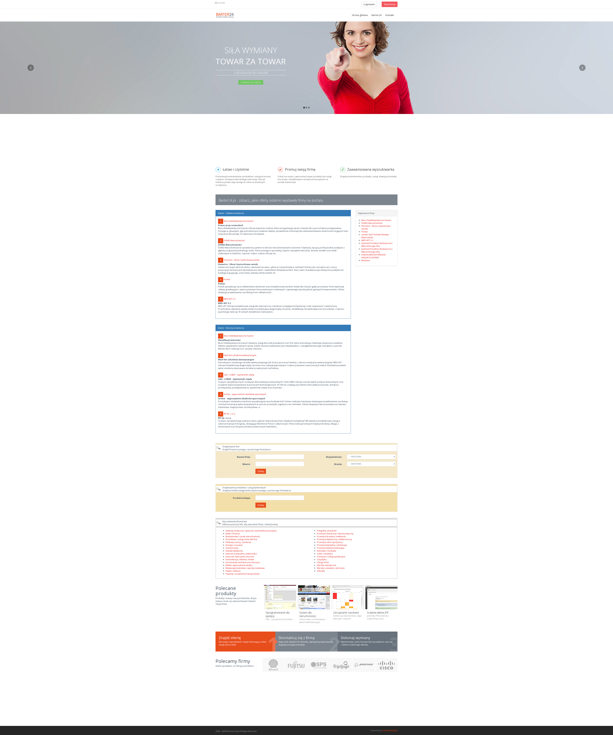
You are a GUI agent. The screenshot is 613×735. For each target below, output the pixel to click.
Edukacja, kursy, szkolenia (238, 542)
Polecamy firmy (233, 661)
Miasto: (246, 464)
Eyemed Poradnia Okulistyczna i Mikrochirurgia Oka (377, 244)
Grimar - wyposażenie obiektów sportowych (245, 394)
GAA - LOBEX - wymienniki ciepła (239, 374)
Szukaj (260, 471)
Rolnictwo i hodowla (326, 550)
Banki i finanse (233, 533)
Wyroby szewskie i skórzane (331, 568)
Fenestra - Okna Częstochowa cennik (241, 259)
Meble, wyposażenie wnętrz (239, 565)
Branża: (338, 464)
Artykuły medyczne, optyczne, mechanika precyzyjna (251, 530)
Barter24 (376, 15)
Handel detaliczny (234, 550)
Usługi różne (323, 562)
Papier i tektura (233, 570)
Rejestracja (389, 4)
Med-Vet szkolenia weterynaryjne (240, 355)
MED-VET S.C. (230, 298)
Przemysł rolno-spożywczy (330, 542)
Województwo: (334, 456)
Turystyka (321, 559)
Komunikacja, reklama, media (240, 559)
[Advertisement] (306, 142)
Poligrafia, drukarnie (327, 530)
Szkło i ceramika (325, 553)
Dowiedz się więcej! (251, 82)
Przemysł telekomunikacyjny (330, 547)
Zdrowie (321, 570)
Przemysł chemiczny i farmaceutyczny (335, 533)
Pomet (227, 279)
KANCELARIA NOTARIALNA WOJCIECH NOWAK (373, 256)
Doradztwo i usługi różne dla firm (241, 539)
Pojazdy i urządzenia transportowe (243, 573)
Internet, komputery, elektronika (241, 553)
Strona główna (360, 15)
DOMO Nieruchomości (234, 240)
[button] (30, 89)
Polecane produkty (226, 591)
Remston (365, 260)
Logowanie (369, 4)
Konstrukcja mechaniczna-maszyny (243, 562)
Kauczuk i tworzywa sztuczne (240, 556)
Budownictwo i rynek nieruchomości (243, 536)
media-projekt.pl (389, 730)
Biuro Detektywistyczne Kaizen (239, 221)
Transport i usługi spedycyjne (331, 556)
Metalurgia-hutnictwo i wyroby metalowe (245, 568)
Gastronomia (232, 547)
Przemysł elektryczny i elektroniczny (334, 539)
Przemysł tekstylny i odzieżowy (332, 545)
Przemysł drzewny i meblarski (331, 536)
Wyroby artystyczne (326, 565)
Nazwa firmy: (244, 456)
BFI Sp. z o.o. (229, 413)
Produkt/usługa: (242, 497)
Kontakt (221, 2)
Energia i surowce (234, 545)
